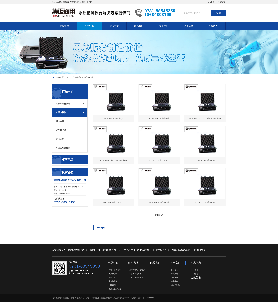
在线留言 (213, 26)
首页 (68, 77)
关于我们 (163, 26)
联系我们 (221, 2)
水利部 (92, 250)
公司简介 (174, 270)
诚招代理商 (175, 285)
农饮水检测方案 (135, 274)
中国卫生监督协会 (160, 250)
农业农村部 (143, 250)
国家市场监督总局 (180, 250)
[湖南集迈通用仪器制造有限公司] (91, 12)
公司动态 (194, 274)
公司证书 (174, 278)
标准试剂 (60, 139)
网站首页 (64, 26)
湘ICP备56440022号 (146, 298)
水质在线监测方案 (136, 278)
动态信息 (188, 26)
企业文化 (174, 274)
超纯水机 (60, 121)
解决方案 (114, 26)
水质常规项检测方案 (137, 270)
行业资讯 (194, 270)
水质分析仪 (88, 77)
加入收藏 (210, 2)
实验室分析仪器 (63, 103)
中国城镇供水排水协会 (75, 250)
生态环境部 (129, 250)
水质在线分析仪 (63, 148)
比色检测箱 (61, 130)
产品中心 (89, 26)
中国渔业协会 (199, 250)
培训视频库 (175, 281)
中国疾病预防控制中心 (110, 250)
